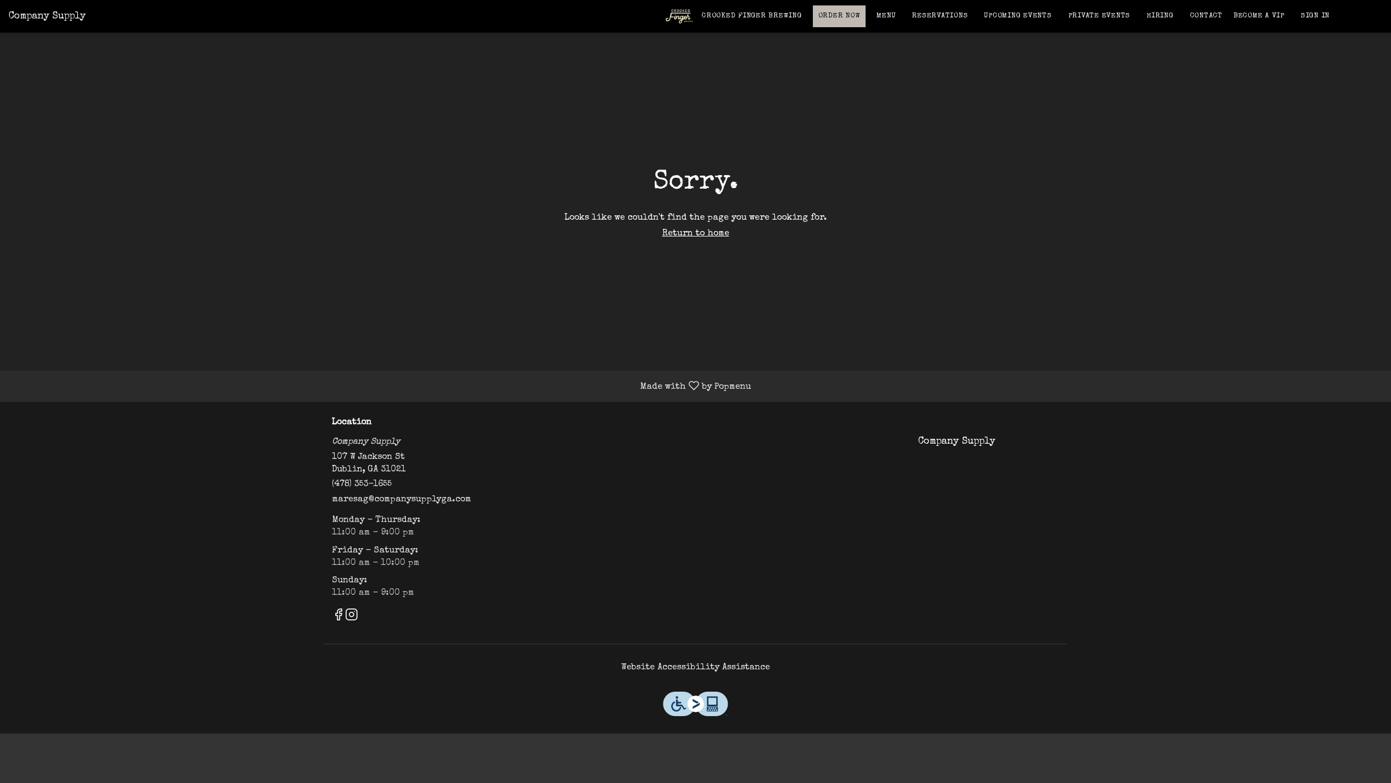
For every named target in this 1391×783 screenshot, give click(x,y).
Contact (1206, 16)
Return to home (695, 233)
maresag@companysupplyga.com (401, 499)
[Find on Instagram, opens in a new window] (351, 618)
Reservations (940, 16)
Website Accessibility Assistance (695, 667)
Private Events (1099, 16)
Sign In (1315, 16)
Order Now (839, 16)
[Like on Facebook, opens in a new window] (338, 618)
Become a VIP (1259, 16)
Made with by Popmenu (379, 386)
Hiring (1160, 16)
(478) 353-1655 (362, 484)
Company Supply (952, 446)
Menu (885, 16)
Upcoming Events (1017, 16)
